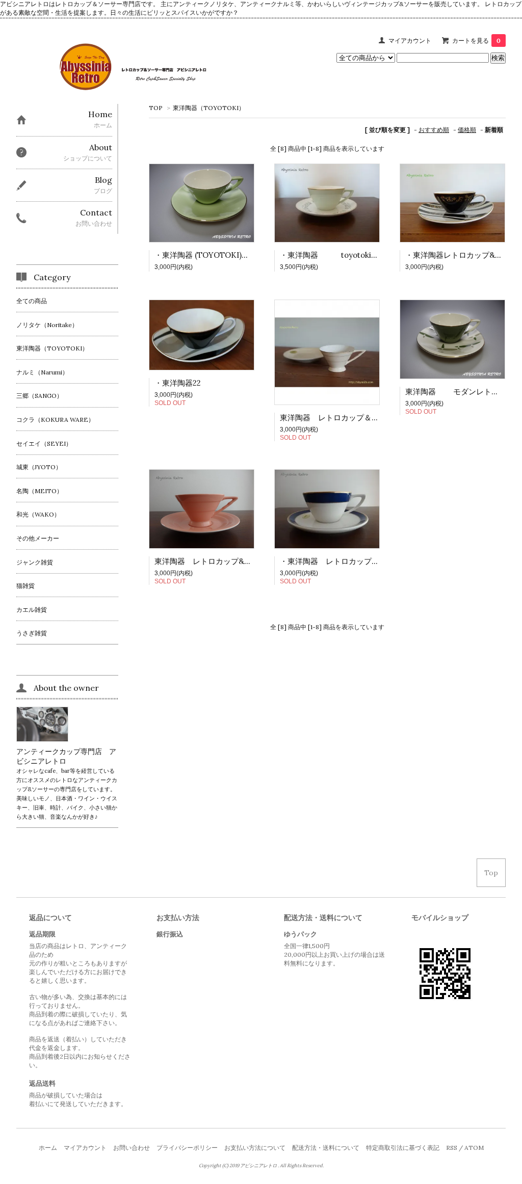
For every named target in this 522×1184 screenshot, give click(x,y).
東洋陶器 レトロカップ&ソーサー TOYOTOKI (239, 561)
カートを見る (476, 40)
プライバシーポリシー (187, 1147)
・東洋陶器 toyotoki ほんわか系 (345, 255)
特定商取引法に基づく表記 (402, 1147)
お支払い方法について (254, 1147)
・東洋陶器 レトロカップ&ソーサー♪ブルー (357, 561)
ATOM (474, 1147)
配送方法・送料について (325, 1147)
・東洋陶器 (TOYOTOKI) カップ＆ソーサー (232, 255)
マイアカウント (409, 40)
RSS (451, 1147)
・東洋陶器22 (177, 383)
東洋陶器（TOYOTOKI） (209, 108)
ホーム (48, 1147)
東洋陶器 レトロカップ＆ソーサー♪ (343, 417)
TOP (156, 108)
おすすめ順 (434, 129)
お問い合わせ (131, 1147)
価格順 (467, 129)
